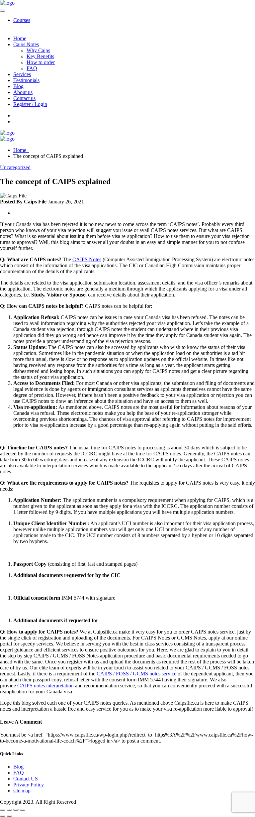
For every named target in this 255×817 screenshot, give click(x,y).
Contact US (25, 778)
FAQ (32, 68)
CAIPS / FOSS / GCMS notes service (136, 673)
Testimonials (26, 80)
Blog (18, 86)
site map (22, 790)
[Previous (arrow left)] (2, 816)
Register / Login (30, 104)
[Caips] (7, 3)
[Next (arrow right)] (9, 816)
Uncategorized (15, 167)
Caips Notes (26, 44)
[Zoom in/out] (2, 810)
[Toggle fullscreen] (9, 810)
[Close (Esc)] (22, 810)
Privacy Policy (28, 784)
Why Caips (38, 50)
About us (23, 92)
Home (19, 38)
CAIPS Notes (86, 259)
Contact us (24, 98)
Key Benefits (40, 56)
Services (22, 74)
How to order (41, 62)
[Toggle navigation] (2, 11)
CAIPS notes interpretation (45, 685)
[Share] (16, 810)
